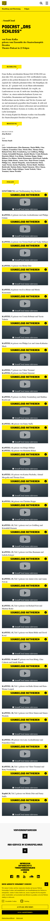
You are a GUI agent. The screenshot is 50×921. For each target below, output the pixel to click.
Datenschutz (25, 865)
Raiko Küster (13, 160)
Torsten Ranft (32, 164)
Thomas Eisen (38, 149)
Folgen (26, 8)
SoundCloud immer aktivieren (26, 209)
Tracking (26, 901)
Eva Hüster (26, 289)
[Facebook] (11, 876)
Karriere (25, 870)
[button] (41, 3)
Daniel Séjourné (28, 167)
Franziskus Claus (15, 149)
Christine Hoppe (30, 156)
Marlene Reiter (7, 608)
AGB (25, 872)
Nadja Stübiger (18, 169)
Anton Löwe (33, 579)
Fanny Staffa (6, 169)
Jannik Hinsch (29, 154)
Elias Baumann (34, 552)
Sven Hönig (19, 156)
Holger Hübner (29, 447)
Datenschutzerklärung (8, 918)
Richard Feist (34, 605)
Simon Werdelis (15, 171)
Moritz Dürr (27, 149)
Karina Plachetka (19, 164)
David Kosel (37, 158)
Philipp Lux (6, 162)
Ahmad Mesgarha (18, 162)
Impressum (19, 918)
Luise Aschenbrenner (30, 215)
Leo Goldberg (33, 151)
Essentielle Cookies (11, 901)
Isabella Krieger (8, 555)
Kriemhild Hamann (15, 154)
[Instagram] (18, 876)
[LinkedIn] (38, 876)
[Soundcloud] (31, 876)
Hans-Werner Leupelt (37, 160)
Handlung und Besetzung (11, 8)
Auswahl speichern (25, 907)
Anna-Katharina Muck (34, 162)
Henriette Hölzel (8, 156)
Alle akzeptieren (25, 912)
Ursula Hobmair (28, 316)
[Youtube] (24, 876)
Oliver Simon (40, 167)
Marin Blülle (35, 147)
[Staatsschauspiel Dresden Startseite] (4, 3)
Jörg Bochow (6, 134)
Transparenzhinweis (25, 868)
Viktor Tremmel (28, 370)
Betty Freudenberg (20, 151)
